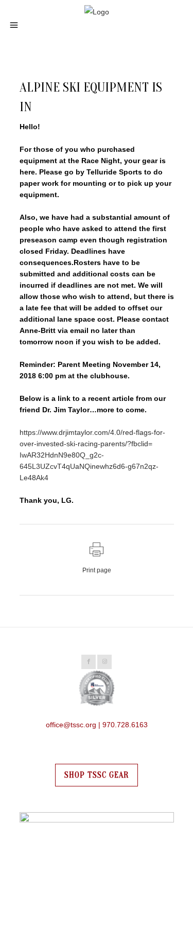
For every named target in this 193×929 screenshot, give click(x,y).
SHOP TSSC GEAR (96, 775)
